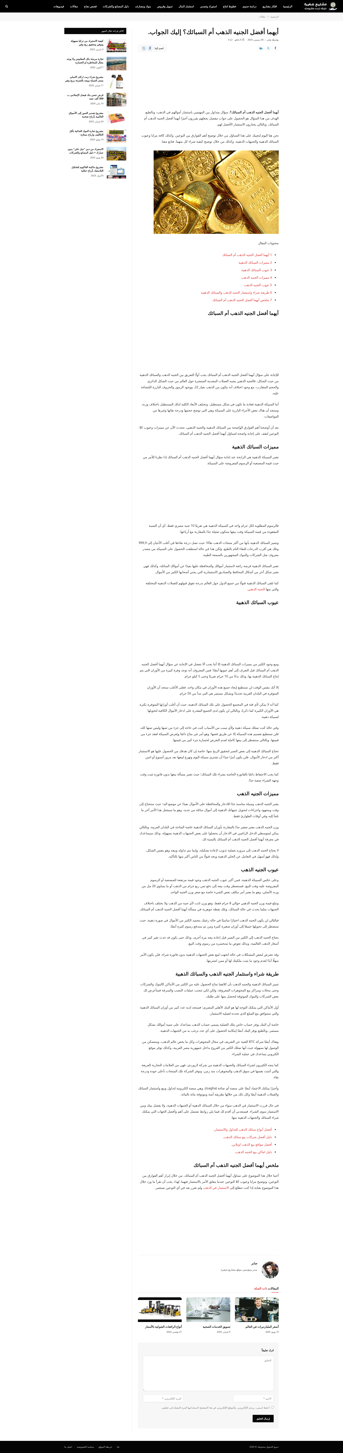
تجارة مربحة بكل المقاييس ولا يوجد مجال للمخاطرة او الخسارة (85, 60)
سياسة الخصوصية (85, 1446)
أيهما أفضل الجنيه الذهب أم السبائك (247, 255)
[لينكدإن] (261, 48)
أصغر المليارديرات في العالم (262, 1327)
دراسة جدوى (249, 6)
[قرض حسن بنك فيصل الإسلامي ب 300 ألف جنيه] (116, 99)
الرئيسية (287, 6)
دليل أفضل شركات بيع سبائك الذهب (248, 1137)
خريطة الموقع (105, 1446)
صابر (269, 39)
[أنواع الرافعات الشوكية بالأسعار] (160, 1309)
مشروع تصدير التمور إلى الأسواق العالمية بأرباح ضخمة (86, 114)
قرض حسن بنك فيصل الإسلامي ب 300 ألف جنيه (85, 96)
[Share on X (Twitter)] (268, 48)
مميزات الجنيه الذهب (256, 277)
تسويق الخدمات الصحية (216, 1327)
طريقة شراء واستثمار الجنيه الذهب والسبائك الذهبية (236, 292)
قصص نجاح (90, 6)
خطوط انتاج (229, 6)
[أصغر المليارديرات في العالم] (257, 1309)
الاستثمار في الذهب (216, 1187)
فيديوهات (58, 6)
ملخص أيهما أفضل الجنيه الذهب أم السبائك (242, 300)
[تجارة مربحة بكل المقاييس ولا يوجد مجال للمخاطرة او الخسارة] (116, 63)
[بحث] (7, 6)
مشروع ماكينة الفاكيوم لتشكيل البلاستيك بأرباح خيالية (87, 168)
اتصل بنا (68, 1446)
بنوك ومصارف (143, 6)
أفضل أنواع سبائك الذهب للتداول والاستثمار (243, 1129)
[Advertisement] (208, 83)
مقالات (74, 6)
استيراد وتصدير (208, 6)
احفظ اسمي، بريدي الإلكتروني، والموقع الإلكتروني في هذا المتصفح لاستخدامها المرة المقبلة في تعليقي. (215, 1407)
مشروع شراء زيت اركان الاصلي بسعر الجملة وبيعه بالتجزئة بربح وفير (84, 78)
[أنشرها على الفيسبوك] (275, 48)
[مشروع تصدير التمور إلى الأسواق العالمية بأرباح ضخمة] (116, 117)
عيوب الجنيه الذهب (258, 285)
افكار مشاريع (270, 6)
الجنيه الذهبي (256, 589)
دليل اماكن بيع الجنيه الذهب (253, 1152)
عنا (118, 1446)
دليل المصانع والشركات (116, 6)
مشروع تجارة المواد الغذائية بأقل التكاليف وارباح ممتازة (86, 132)
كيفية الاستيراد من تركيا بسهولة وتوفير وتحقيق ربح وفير (87, 42)
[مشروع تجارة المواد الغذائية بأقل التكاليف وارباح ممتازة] (116, 135)
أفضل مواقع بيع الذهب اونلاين (252, 1144)
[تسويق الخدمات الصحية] (208, 1309)
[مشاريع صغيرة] (320, 6)
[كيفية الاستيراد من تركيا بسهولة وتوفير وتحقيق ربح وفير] (116, 45)
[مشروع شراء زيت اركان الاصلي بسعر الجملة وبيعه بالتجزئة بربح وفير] (116, 81)
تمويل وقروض (165, 6)
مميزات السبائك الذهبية (255, 262)
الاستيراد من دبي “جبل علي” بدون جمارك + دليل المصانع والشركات (85, 150)
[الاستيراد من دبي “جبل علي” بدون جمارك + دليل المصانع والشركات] (116, 153)
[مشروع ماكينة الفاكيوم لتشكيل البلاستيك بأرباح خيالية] (116, 172)
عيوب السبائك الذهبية (256, 270)
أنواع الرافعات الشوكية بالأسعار (163, 1327)
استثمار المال (186, 6)
